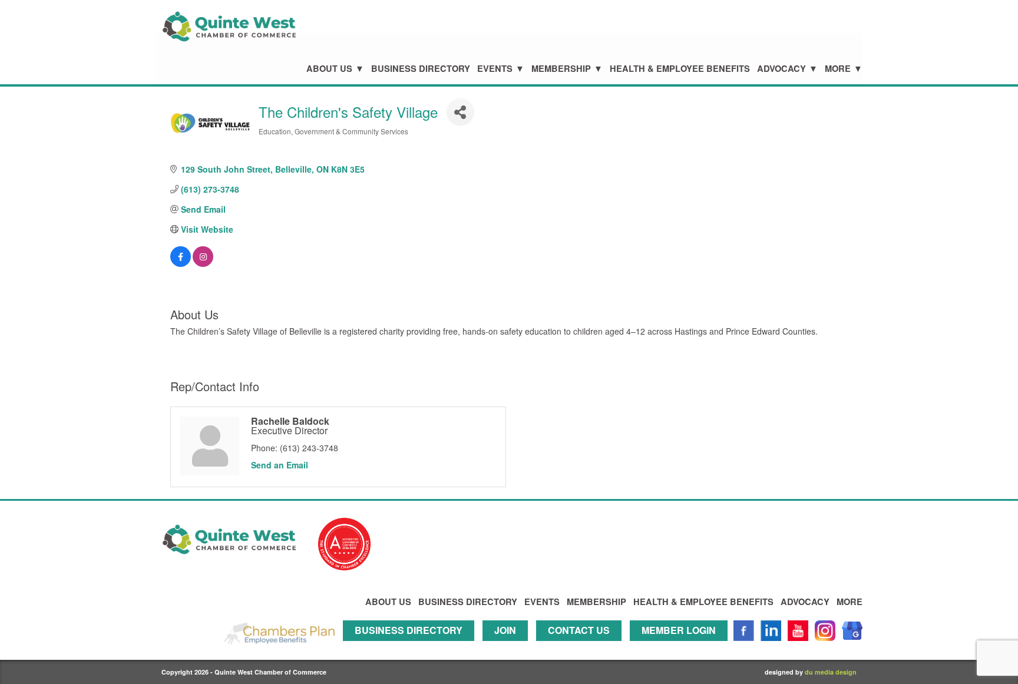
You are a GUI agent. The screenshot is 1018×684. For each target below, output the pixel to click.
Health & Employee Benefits (680, 68)
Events (495, 68)
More (838, 68)
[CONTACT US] (581, 646)
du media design (831, 672)
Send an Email (279, 465)
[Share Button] (460, 111)
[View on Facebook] (180, 263)
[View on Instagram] (203, 263)
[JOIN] (508, 646)
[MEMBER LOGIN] (681, 646)
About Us (329, 68)
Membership (561, 68)
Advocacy (781, 68)
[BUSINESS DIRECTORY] (411, 646)
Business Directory (420, 68)
